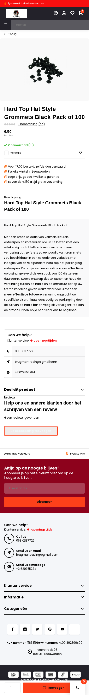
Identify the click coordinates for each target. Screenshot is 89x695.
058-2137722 (24, 351)
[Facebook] (12, 629)
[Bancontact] (38, 675)
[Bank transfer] (26, 675)
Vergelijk (15, 152)
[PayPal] (75, 675)
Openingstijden (45, 340)
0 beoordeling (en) (31, 124)
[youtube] (62, 629)
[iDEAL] (13, 675)
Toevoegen (55, 688)
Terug (12, 34)
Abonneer (44, 502)
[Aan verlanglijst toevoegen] (80, 152)
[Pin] (51, 675)
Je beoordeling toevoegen (31, 431)
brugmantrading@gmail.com (36, 362)
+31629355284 (25, 372)
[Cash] (63, 675)
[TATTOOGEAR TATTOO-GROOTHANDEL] (16, 13)
